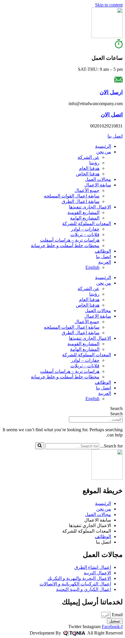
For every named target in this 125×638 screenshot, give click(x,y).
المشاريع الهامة (84, 217)
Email (117, 614)
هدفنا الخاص (87, 173)
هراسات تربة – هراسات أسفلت (69, 240)
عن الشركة (88, 157)
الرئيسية (103, 146)
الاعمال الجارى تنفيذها (90, 206)
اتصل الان (112, 115)
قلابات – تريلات (84, 234)
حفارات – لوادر (85, 229)
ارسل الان (111, 92)
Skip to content (109, 4)
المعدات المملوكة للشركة (86, 223)
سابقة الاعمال (97, 184)
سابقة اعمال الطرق (80, 201)
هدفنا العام (89, 168)
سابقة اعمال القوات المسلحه (71, 195)
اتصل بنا (103, 256)
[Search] (39, 445)
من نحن (103, 151)
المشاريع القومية (83, 212)
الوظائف (103, 251)
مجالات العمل (98, 179)
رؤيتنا (94, 162)
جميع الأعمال (86, 190)
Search (116, 408)
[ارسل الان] (118, 80)
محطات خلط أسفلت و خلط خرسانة (65, 245)
